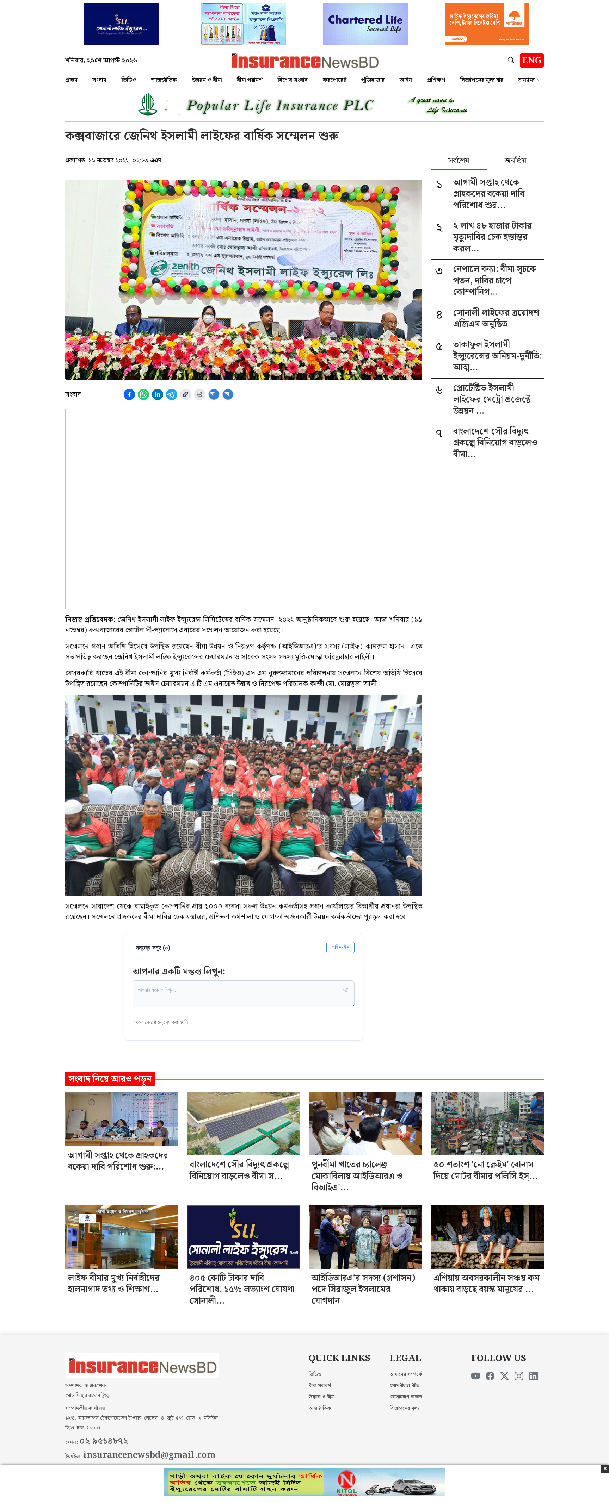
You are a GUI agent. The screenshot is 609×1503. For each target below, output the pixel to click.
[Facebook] (490, 1376)
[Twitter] (504, 1376)
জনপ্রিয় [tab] (515, 161)
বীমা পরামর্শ (250, 80)
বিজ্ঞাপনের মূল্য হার (481, 80)
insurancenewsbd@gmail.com (149, 1455)
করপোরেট (334, 80)
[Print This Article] (199, 394)
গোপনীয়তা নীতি (404, 1386)
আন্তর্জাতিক (164, 80)
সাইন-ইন (340, 947)
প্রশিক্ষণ (436, 80)
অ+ (213, 394)
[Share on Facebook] (129, 394)
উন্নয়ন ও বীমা (207, 80)
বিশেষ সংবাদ (293, 80)
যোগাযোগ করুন (406, 1397)
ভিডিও (129, 80)
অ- (228, 394)
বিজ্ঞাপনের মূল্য (404, 1408)
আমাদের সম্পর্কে (406, 1374)
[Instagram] (519, 1376)
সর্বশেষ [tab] (458, 161)
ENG (531, 61)
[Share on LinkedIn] (157, 394)
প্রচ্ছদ (71, 80)
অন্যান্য (526, 80)
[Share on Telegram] (171, 394)
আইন (406, 80)
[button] (512, 60)
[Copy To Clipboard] (185, 394)
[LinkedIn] (533, 1376)
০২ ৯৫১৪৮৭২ (103, 1441)
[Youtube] (475, 1376)
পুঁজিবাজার (373, 80)
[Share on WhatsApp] (143, 394)
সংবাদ (99, 80)
